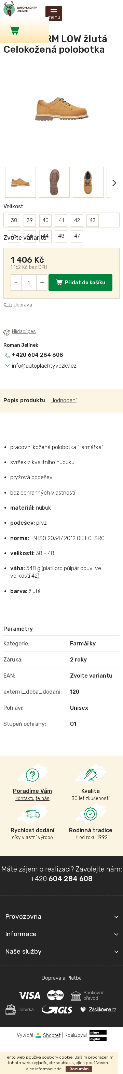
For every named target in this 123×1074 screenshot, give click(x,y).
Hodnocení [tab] (64, 400)
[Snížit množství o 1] (15, 282)
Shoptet (51, 1035)
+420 (61, 879)
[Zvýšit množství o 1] (42, 282)
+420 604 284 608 (37, 355)
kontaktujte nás (32, 794)
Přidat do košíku (85, 282)
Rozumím (78, 1068)
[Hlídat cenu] (19, 332)
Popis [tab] (10, 400)
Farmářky (83, 643)
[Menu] (53, 13)
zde (58, 1068)
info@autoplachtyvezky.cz (44, 366)
